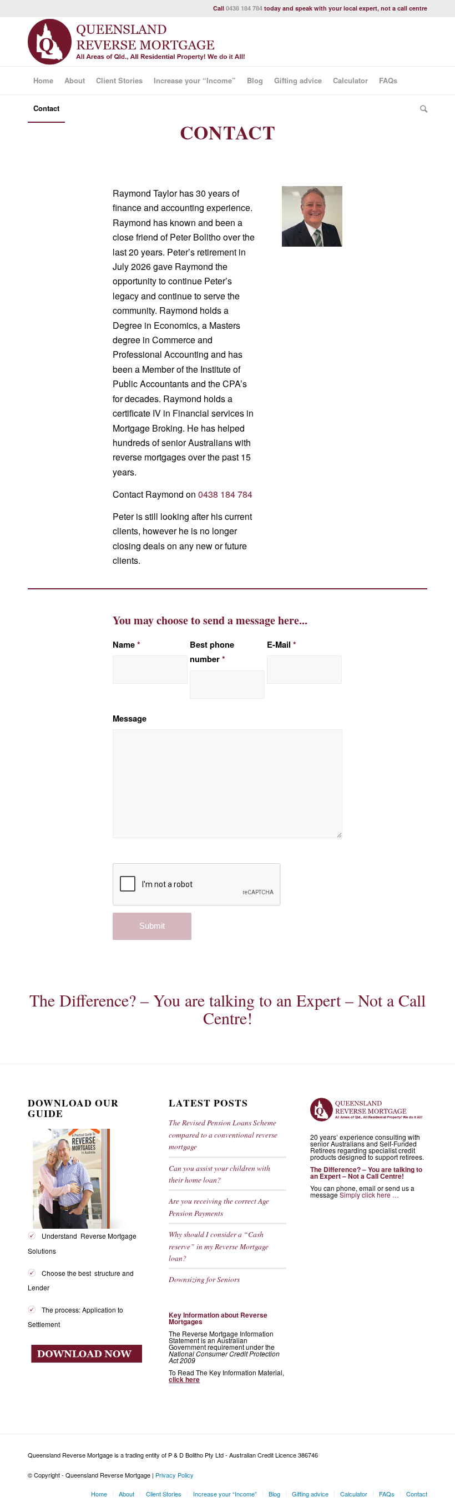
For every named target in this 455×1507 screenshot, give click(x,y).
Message (129, 718)
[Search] (420, 108)
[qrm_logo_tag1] (141, 41)
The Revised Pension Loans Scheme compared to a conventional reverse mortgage (223, 1134)
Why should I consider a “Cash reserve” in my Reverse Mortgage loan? (219, 1246)
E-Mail (281, 644)
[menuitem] (43, 80)
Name (126, 644)
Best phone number (212, 651)
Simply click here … (369, 1194)
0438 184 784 (244, 8)
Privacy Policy (174, 1474)
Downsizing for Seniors (204, 1279)
